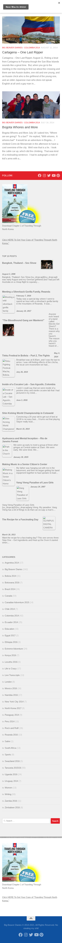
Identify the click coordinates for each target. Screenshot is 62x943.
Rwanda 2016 (11, 734)
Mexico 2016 (11, 688)
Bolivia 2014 (10, 576)
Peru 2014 (9, 721)
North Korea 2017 (13, 708)
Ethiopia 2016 (11, 642)
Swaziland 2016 (12, 761)
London (8, 682)
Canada (8, 596)
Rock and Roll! (12, 728)
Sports (8, 754)
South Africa (10, 748)
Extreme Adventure (14, 648)
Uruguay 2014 (11, 781)
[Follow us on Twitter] (49, 175)
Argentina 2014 (12, 562)
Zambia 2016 (11, 801)
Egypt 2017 (10, 635)
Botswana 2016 (12, 582)
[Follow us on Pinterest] (58, 175)
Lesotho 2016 (11, 662)
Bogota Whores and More (20, 127)
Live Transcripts (12, 675)
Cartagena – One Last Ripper (22, 52)
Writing (8, 794)
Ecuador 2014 (11, 622)
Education (9, 629)
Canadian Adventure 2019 (17, 602)
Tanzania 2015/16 (13, 768)
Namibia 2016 (11, 695)
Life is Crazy (11, 668)
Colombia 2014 (32, 47)
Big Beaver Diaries (12, 47)
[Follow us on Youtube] (53, 175)
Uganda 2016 (11, 774)
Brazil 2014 (10, 589)
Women (8, 787)
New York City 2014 (14, 701)
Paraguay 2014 (12, 715)
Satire (7, 741)
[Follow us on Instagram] (44, 175)
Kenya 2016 (10, 655)
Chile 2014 (10, 609)
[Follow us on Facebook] (39, 175)
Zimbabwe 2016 (12, 807)
